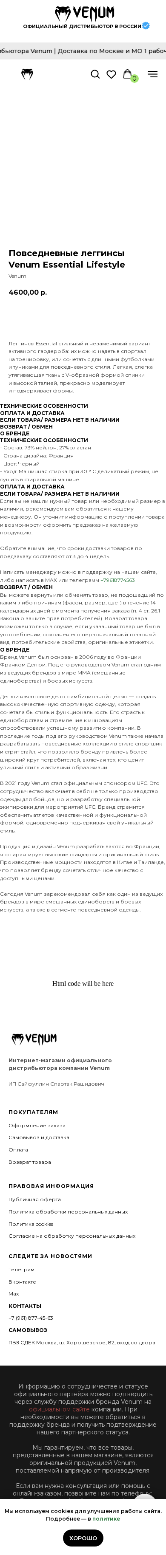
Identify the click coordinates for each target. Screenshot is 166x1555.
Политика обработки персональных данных (68, 1211)
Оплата (18, 1149)
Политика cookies (31, 1224)
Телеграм (21, 1269)
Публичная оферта (35, 1199)
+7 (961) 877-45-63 (31, 1318)
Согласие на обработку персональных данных (72, 1236)
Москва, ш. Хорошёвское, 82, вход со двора (95, 1342)
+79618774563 (117, 580)
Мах (14, 1293)
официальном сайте (59, 1409)
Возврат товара (30, 1162)
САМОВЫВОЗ (28, 1330)
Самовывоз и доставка (39, 1137)
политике (106, 1518)
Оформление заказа (37, 1125)
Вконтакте (22, 1281)
